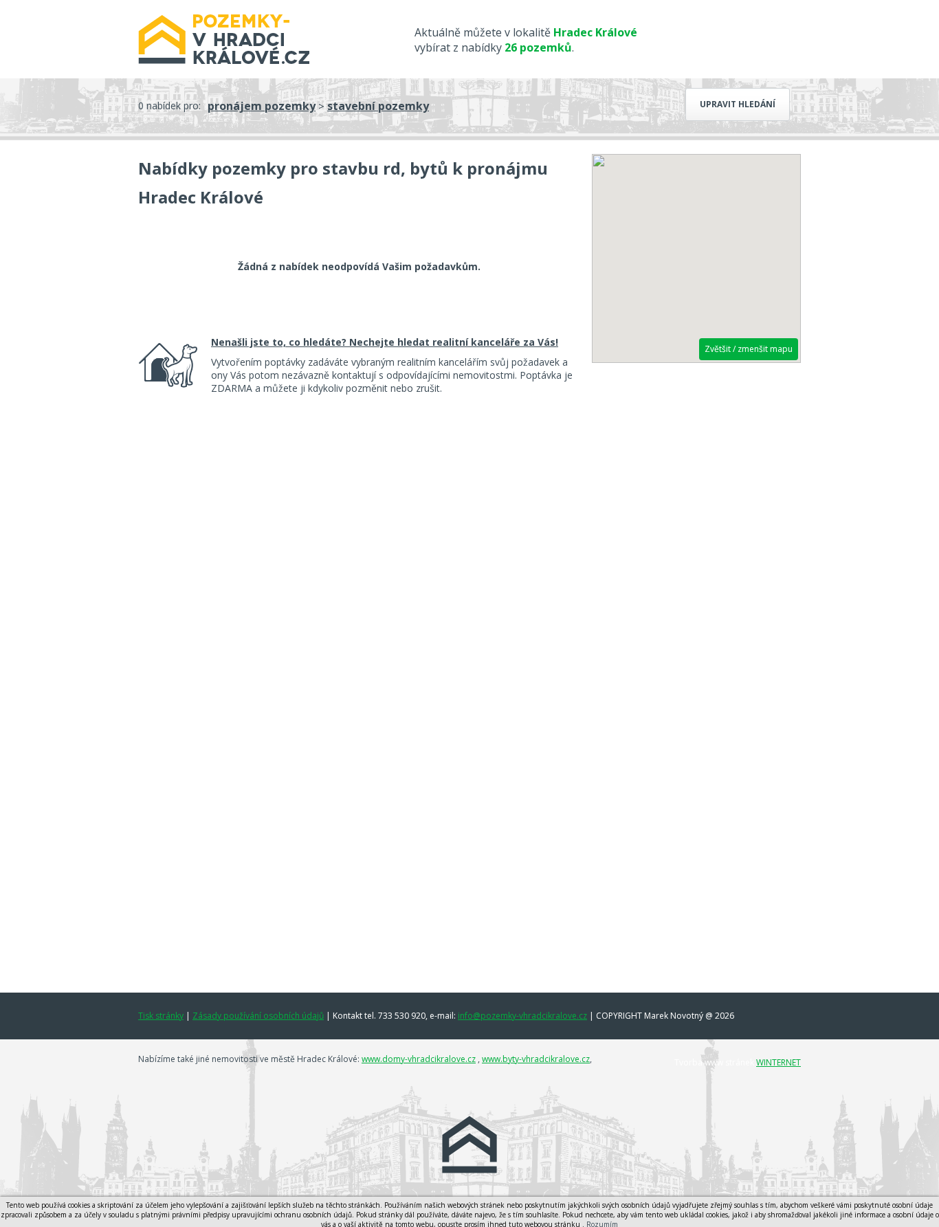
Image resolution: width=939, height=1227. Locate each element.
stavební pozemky (378, 105)
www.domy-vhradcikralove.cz (419, 1059)
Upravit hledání (737, 104)
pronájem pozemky (262, 105)
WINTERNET (778, 1062)
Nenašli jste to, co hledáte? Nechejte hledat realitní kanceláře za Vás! (384, 342)
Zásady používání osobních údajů (258, 1015)
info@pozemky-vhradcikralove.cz (522, 1015)
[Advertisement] (696, 582)
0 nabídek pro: (169, 105)
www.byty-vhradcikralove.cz (536, 1059)
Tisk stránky (161, 1015)
